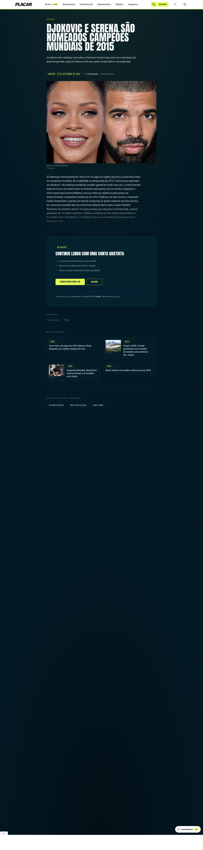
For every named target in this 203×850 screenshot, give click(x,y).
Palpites (119, 4)
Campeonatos (104, 4)
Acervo (51, 4)
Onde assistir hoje (78, 405)
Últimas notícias (56, 405)
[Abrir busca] (185, 4)
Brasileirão (98, 405)
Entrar (94, 281)
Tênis (67, 320)
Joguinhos (133, 4)
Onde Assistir (86, 4)
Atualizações (69, 4)
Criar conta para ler (70, 281)
